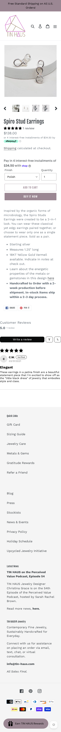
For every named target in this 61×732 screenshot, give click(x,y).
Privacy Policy (17, 531)
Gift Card (13, 424)
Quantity (47, 170)
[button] (13, 128)
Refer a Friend (17, 472)
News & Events (17, 522)
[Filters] (49, 339)
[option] (16, 108)
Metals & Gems (18, 453)
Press (11, 503)
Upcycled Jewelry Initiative (27, 551)
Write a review (22, 339)
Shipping (10, 148)
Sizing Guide (16, 434)
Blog (10, 493)
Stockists (14, 512)
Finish (8, 170)
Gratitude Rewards (20, 463)
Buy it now (30, 196)
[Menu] (55, 26)
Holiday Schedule (19, 541)
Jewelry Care (16, 443)
